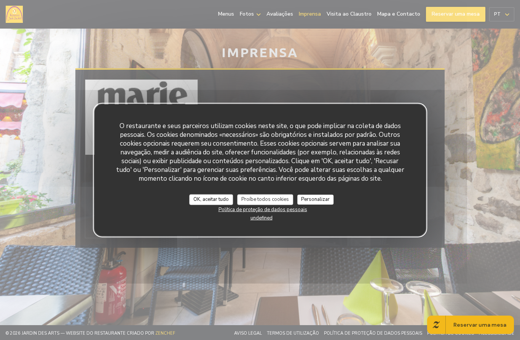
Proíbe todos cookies (265, 199)
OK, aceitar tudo (211, 199)
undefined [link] (261, 217)
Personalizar (315, 199)
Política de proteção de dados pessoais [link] (263, 209)
